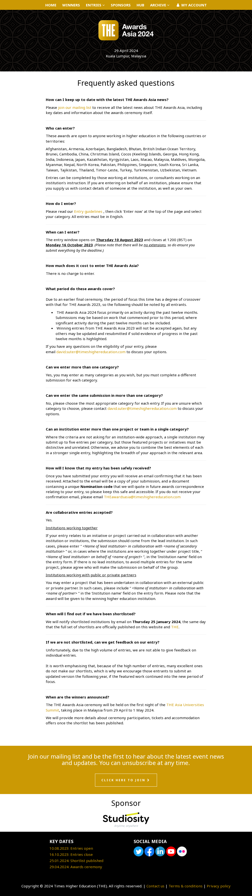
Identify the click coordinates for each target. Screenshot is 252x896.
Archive (158, 4)
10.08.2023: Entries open (71, 848)
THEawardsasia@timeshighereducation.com (142, 496)
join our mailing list (74, 107)
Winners (71, 4)
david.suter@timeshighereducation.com (91, 351)
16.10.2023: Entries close (71, 854)
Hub (140, 4)
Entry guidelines (88, 211)
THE (175, 626)
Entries (94, 4)
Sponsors (121, 4)
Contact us (155, 885)
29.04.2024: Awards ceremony (75, 866)
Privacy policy (219, 885)
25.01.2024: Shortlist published (76, 860)
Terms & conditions (186, 885)
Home (50, 4)
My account (193, 4)
